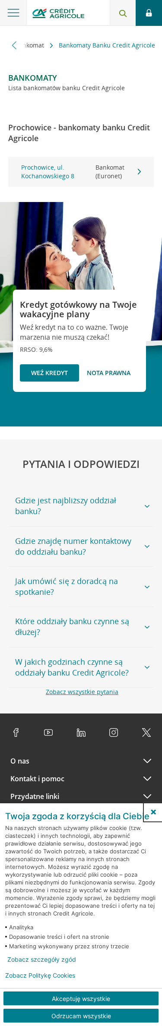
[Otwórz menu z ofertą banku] (13, 13)
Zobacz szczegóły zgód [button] (41, 959)
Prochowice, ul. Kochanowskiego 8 (72, 171)
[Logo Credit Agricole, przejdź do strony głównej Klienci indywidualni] (58, 14)
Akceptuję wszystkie (81, 998)
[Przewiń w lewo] (14, 45)
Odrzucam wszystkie (81, 1016)
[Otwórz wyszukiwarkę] (123, 13)
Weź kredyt (49, 373)
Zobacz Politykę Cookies (40, 975)
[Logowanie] (149, 13)
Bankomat (30, 45)
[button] (153, 812)
